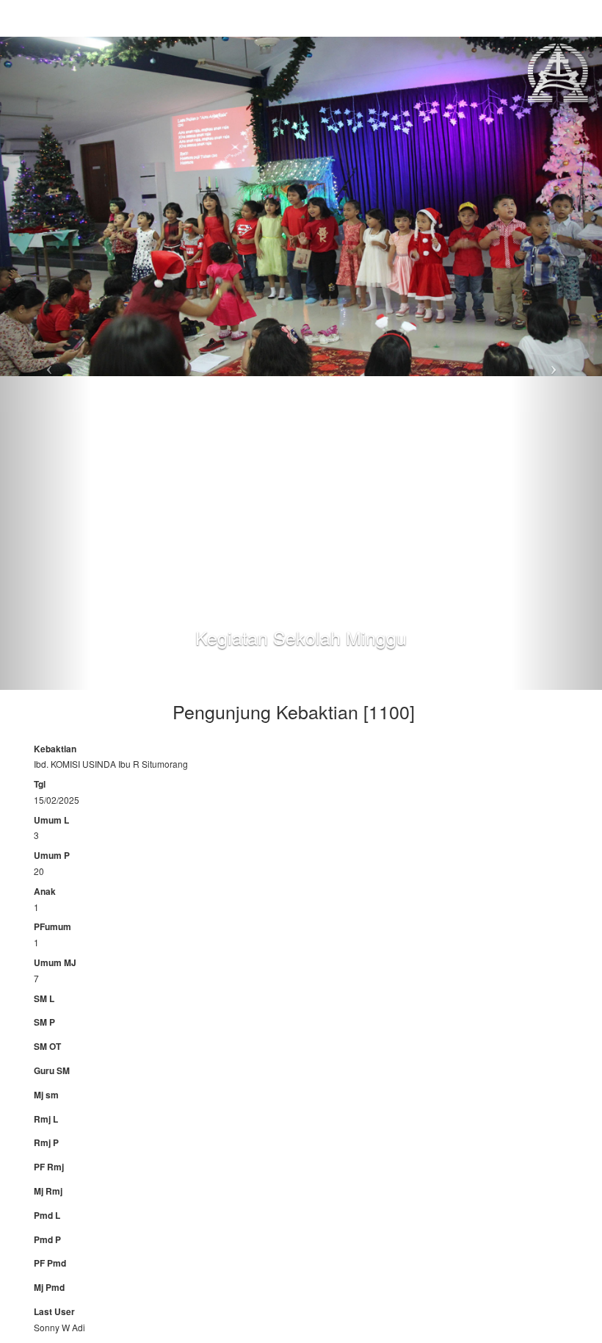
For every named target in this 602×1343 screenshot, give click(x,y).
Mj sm (46, 1095)
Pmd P (47, 1240)
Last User (54, 1312)
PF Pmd (50, 1263)
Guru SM (52, 1071)
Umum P (52, 855)
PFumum (52, 927)
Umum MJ (55, 963)
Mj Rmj (48, 1191)
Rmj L (46, 1119)
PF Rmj (49, 1167)
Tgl (40, 784)
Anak (45, 891)
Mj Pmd (49, 1287)
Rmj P (46, 1143)
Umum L (51, 820)
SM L (44, 999)
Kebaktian (55, 749)
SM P (44, 1022)
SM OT (47, 1046)
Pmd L (47, 1215)
